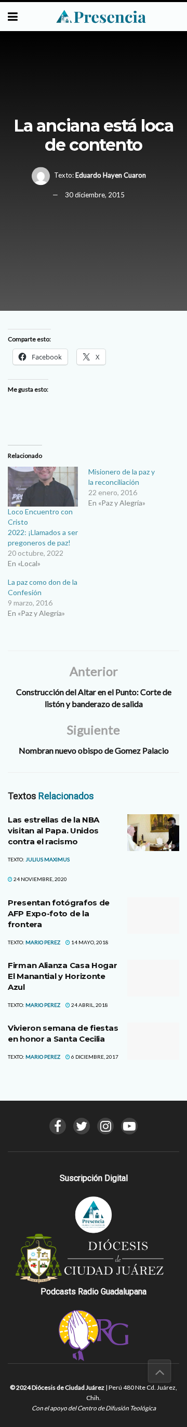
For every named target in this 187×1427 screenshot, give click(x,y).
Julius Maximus (47, 859)
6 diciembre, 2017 (94, 1057)
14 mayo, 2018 (89, 942)
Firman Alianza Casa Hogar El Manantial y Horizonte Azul (62, 976)
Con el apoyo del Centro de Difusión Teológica (94, 1408)
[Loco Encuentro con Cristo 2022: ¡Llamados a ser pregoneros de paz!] (43, 487)
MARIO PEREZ (42, 942)
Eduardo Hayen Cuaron (110, 175)
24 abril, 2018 (89, 1005)
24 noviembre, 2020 (39, 879)
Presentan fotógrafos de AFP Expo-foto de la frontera (59, 913)
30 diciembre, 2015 (95, 195)
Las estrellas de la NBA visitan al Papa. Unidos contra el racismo (53, 830)
